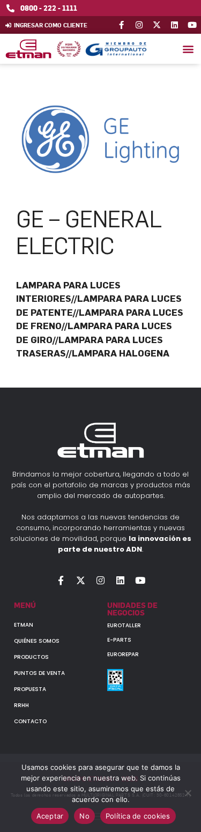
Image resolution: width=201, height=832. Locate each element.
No (84, 816)
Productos (31, 657)
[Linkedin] (174, 25)
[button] (188, 49)
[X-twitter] (157, 25)
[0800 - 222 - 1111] (10, 8)
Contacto (30, 721)
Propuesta (30, 689)
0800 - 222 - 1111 (48, 7)
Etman (23, 625)
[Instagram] (139, 25)
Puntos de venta (39, 673)
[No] (187, 793)
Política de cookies (138, 816)
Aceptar (50, 816)
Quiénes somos (36, 641)
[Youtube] (192, 25)
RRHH (21, 705)
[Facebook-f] (121, 25)
